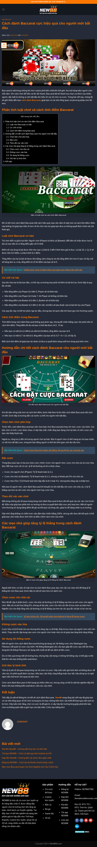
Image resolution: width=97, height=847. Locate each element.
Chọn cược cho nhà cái (17, 149)
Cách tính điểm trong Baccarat (20, 131)
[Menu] (3, 9)
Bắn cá (48, 805)
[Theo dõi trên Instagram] (81, 820)
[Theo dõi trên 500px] (77, 826)
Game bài (49, 813)
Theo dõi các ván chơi (17, 143)
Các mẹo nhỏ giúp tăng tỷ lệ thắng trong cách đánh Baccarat (29, 146)
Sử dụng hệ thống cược (17, 155)
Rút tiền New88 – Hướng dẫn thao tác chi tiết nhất (24, 749)
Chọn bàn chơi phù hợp (17, 137)
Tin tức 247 (6, 19)
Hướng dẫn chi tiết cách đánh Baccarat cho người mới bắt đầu (30, 134)
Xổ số (47, 818)
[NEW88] (48, 9)
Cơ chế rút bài (13, 127)
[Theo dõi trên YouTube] (91, 820)
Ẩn (38, 116)
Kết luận (7, 161)
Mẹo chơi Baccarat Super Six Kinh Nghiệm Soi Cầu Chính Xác (30, 767)
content (24, 35)
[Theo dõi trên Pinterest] (86, 820)
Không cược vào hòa (16, 152)
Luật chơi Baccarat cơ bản (19, 124)
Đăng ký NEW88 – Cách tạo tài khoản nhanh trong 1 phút (27, 762)
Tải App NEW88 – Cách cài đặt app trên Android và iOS (27, 753)
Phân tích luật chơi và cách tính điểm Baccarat (23, 121)
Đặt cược (12, 140)
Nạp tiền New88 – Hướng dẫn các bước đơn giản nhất (26, 758)
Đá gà (47, 809)
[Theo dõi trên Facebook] (77, 820)
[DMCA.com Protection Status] (82, 832)
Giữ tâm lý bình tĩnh (16, 158)
